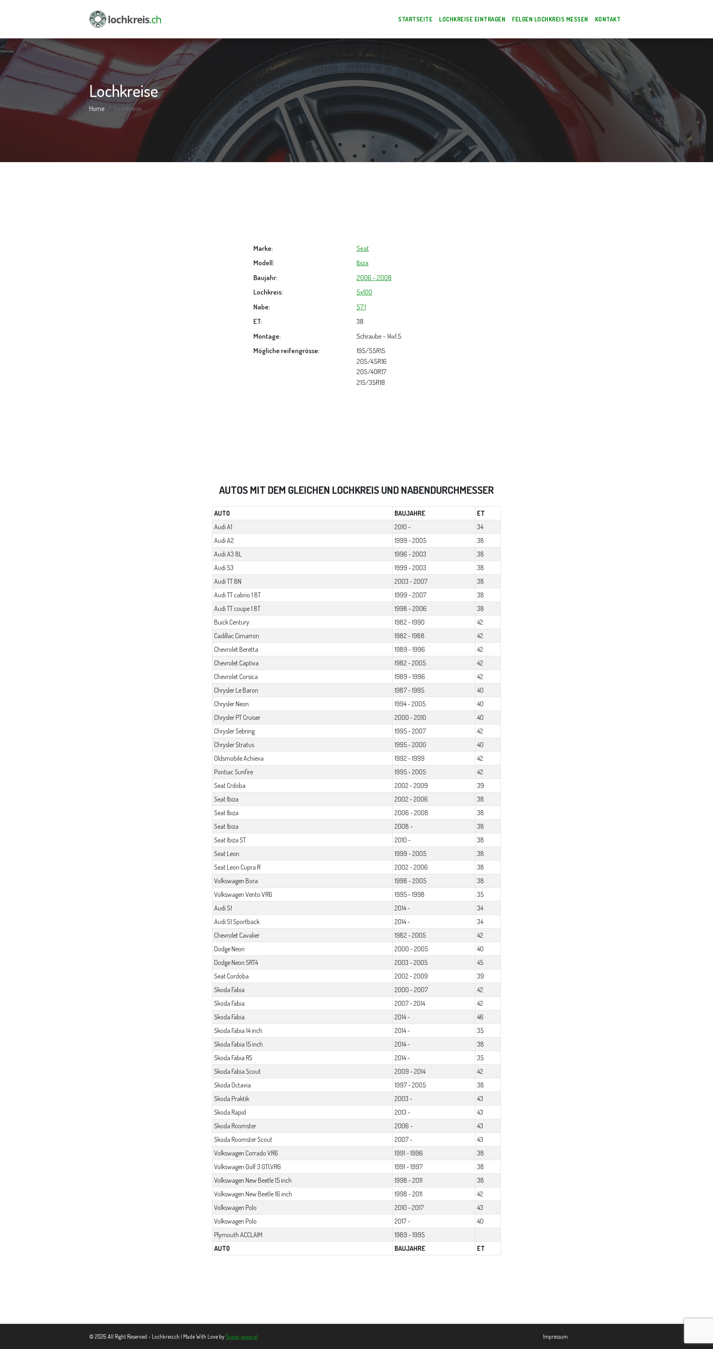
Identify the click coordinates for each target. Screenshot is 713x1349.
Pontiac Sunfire (233, 772)
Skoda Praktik (231, 1098)
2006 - (403, 1126)
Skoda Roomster (235, 1126)
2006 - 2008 (374, 277)
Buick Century (231, 622)
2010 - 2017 (409, 1207)
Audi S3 (224, 568)
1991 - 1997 (408, 1167)
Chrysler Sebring (234, 731)
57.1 (361, 306)
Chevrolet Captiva (236, 663)
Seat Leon (226, 853)
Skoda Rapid (230, 1112)
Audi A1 (223, 527)
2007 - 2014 (409, 1003)
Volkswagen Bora (236, 881)
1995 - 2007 (410, 731)
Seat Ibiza (226, 799)
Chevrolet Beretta (236, 649)
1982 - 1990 (409, 622)
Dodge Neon (229, 949)
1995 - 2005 (410, 772)
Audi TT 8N (227, 581)
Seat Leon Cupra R (237, 867)
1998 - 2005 (410, 881)
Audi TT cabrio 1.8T (237, 595)
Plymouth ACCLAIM (238, 1235)
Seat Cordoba (231, 976)
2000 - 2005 (411, 949)
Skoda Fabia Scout (237, 1071)
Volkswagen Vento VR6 (243, 894)
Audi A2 (224, 540)
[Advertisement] (356, 202)
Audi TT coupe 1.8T (237, 608)
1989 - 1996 (409, 649)
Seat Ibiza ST (230, 840)
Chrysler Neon (231, 704)
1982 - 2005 (410, 663)
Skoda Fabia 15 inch (238, 1044)
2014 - (402, 908)
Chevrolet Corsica (236, 676)
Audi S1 (223, 908)
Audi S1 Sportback (237, 921)
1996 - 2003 (410, 554)
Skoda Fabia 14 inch (238, 1030)
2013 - (402, 1112)
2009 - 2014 (409, 1071)
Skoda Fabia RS (233, 1058)
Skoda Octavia (232, 1085)
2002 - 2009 (411, 785)
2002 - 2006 (411, 799)
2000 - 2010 (410, 717)
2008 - (403, 826)
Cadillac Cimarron (236, 636)
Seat (362, 248)
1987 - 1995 (409, 690)
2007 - (403, 1139)
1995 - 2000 (410, 745)
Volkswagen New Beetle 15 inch (253, 1180)
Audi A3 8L (228, 554)
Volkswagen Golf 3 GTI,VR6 (247, 1167)
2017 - (402, 1221)
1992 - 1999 (409, 758)
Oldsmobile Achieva (239, 758)
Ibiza (362, 262)
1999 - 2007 (410, 595)
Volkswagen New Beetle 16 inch (253, 1194)
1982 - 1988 (409, 636)
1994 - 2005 (409, 704)
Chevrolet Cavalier (237, 935)
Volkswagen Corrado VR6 (246, 1153)
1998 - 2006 (410, 608)
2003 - (403, 1098)
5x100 (364, 292)
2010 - (402, 527)
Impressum (555, 1336)
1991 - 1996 (408, 1153)
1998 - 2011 (408, 1180)
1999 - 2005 (410, 540)
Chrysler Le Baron (236, 690)
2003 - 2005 (410, 962)
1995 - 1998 (409, 894)
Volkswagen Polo (235, 1207)
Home (96, 108)
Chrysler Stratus (234, 745)
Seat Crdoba (230, 785)
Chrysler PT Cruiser (237, 717)
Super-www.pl (242, 1336)
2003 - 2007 (410, 581)
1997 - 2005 (410, 1085)
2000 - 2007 (411, 990)
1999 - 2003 (410, 568)
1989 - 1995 (409, 1235)
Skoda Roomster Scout (243, 1139)
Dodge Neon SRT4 (236, 962)
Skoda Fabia (229, 990)
